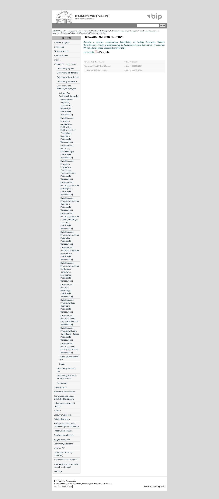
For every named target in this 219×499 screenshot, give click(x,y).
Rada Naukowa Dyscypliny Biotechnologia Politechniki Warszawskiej (67, 151)
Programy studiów (62, 439)
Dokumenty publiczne (63, 443)
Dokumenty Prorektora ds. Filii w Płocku (67, 377)
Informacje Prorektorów (64, 391)
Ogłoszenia (59, 46)
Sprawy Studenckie (62, 414)
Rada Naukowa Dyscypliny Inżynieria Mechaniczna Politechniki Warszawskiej (69, 253)
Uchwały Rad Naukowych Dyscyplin (124, 31)
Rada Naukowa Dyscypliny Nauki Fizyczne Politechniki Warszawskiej (69, 320)
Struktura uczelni (61, 51)
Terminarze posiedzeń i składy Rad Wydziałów (64, 397)
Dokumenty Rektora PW (67, 72)
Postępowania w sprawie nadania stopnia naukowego (66, 425)
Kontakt (57, 486)
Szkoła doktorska (62, 419)
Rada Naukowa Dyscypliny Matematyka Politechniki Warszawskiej (66, 290)
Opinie (62, 364)
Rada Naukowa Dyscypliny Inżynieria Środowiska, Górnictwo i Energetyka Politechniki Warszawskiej (69, 272)
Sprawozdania (60, 387)
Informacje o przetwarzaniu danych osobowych (66, 466)
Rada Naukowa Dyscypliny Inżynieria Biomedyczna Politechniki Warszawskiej (69, 188)
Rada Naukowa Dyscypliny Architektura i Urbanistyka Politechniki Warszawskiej (66, 107)
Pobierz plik (89, 52)
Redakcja (58, 471)
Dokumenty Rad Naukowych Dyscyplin (94, 31)
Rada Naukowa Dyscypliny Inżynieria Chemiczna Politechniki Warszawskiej (69, 204)
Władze (57, 59)
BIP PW (55, 31)
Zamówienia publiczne (64, 435)
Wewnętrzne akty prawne (68, 31)
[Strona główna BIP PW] (109, 16)
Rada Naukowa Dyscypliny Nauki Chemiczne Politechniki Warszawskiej (67, 306)
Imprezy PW (59, 448)
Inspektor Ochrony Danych (65, 459)
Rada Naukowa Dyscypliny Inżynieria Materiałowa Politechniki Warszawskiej (69, 238)
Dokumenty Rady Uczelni (68, 77)
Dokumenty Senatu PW (67, 81)
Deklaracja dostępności (154, 486)
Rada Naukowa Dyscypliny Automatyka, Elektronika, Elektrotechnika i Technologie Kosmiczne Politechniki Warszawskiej (67, 130)
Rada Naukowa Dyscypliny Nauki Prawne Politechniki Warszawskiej (69, 348)
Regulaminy (62, 383)
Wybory (57, 410)
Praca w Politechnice (63, 430)
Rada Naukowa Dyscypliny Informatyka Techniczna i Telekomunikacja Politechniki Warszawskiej (68, 170)
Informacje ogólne (62, 42)
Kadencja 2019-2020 (98, 33)
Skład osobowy (61, 55)
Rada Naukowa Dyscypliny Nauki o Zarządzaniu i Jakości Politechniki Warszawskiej (69, 334)
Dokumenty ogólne (65, 68)
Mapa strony (67, 486)
